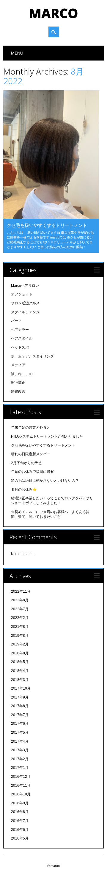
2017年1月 (20, 768)
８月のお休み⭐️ (24, 489)
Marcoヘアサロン (25, 286)
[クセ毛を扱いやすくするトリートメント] (51, 217)
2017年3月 (20, 750)
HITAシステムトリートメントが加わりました (47, 436)
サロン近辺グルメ (25, 303)
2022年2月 (20, 618)
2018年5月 (20, 662)
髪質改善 (18, 391)
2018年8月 (20, 653)
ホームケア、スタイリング (32, 356)
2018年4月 (20, 671)
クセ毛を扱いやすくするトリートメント (47, 225)
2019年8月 (20, 636)
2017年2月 (20, 759)
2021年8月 (20, 627)
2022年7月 (20, 609)
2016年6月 (20, 830)
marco (53, 13)
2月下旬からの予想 (26, 463)
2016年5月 (20, 838)
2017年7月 (20, 715)
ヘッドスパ (20, 347)
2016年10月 (21, 794)
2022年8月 (20, 600)
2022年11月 (21, 591)
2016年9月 (20, 803)
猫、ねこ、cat (22, 374)
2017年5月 (20, 732)
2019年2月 (20, 644)
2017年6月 (20, 723)
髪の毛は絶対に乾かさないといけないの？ (45, 480)
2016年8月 (20, 812)
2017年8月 (20, 706)
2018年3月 (20, 680)
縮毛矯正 (18, 382)
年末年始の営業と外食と (30, 427)
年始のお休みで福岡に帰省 (32, 472)
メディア (18, 365)
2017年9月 (20, 697)
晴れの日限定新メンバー (30, 454)
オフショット (21, 294)
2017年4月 (20, 741)
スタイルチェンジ (25, 312)
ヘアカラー (20, 330)
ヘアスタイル (21, 338)
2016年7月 (20, 821)
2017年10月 (21, 688)
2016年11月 (21, 785)
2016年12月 (21, 777)
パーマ (16, 321)
